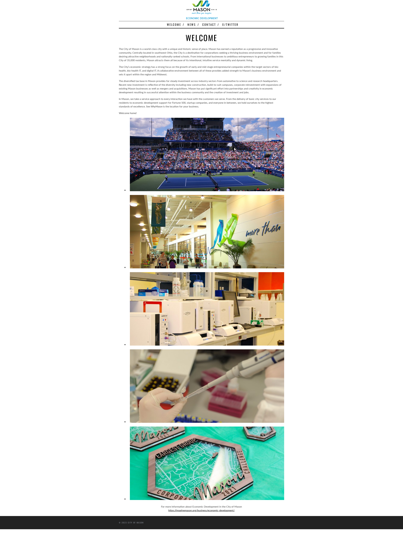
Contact (209, 24)
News (191, 24)
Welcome (174, 24)
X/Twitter (230, 24)
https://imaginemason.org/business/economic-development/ (201, 510)
